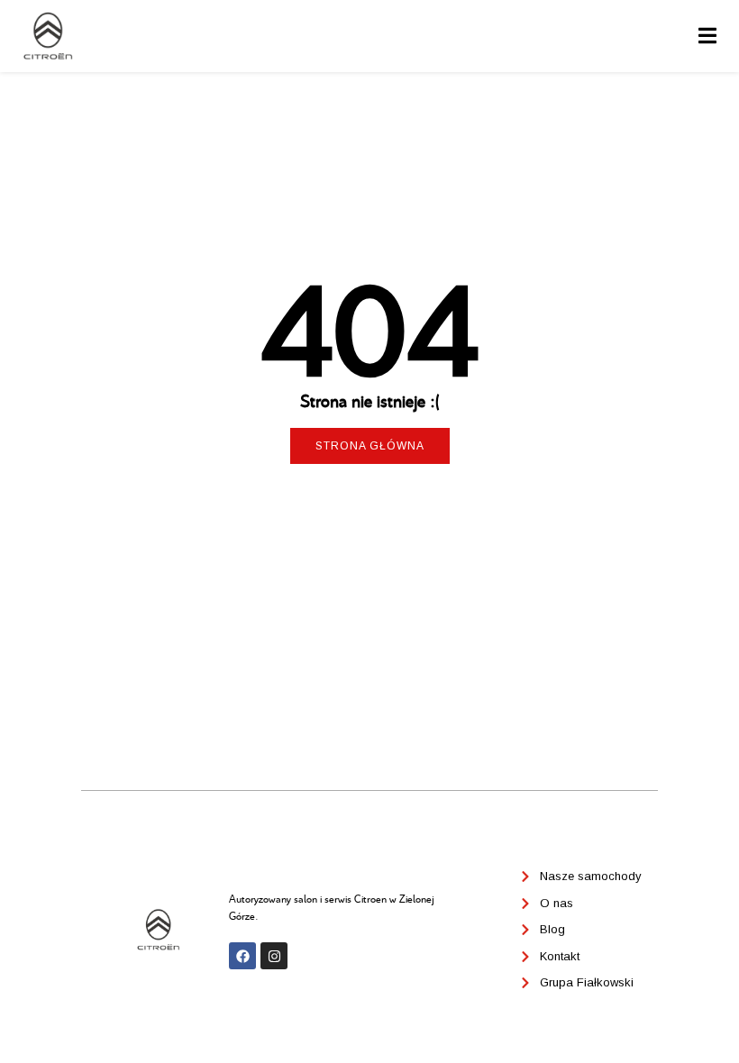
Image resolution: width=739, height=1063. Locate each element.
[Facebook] (242, 955)
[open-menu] (707, 36)
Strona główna (369, 446)
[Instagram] (273, 955)
